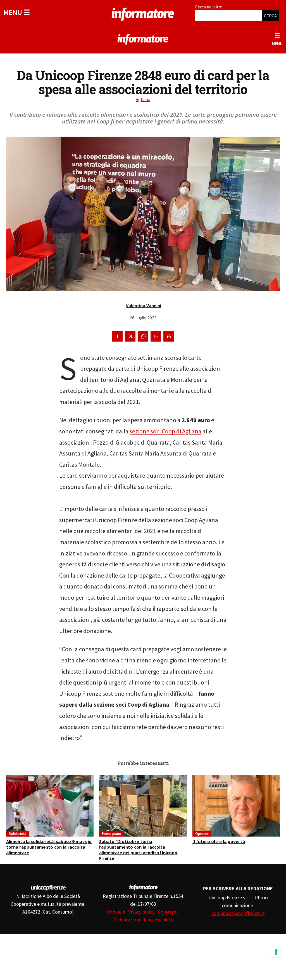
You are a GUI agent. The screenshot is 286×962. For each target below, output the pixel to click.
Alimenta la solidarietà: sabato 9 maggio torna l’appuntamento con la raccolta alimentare (49, 847)
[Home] (143, 13)
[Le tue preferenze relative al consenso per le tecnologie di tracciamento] (276, 952)
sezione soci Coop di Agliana (165, 431)
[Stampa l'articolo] (168, 336)
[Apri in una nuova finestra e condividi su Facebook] (117, 336)
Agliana (143, 99)
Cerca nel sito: (208, 7)
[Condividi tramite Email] (155, 336)
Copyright (168, 912)
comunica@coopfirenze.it (238, 913)
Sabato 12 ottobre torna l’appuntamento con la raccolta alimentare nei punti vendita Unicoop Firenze (138, 850)
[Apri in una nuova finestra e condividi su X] (130, 336)
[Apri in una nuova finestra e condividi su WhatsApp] (143, 336)
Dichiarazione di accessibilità (143, 919)
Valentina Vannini (143, 305)
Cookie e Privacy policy (130, 912)
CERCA (270, 15)
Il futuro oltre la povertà (218, 841)
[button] (16, 12)
